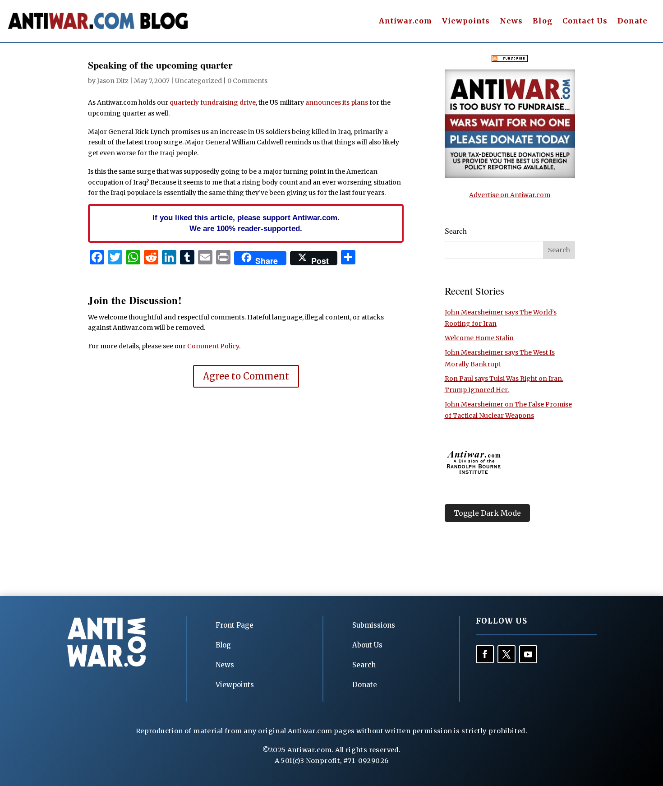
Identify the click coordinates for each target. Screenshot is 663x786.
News (511, 21)
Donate (632, 21)
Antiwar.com (405, 21)
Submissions (373, 625)
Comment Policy (213, 346)
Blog (542, 21)
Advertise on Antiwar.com (509, 195)
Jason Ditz (113, 81)
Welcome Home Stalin (479, 338)
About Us (367, 645)
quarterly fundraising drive (213, 102)
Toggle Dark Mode (487, 513)
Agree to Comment (246, 376)
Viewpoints (466, 21)
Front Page (234, 625)
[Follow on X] (506, 654)
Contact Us (585, 21)
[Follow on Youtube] (528, 654)
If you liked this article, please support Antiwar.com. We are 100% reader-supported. (246, 223)
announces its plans (336, 102)
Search (364, 665)
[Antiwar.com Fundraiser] (510, 176)
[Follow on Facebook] (485, 654)
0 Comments (247, 81)
